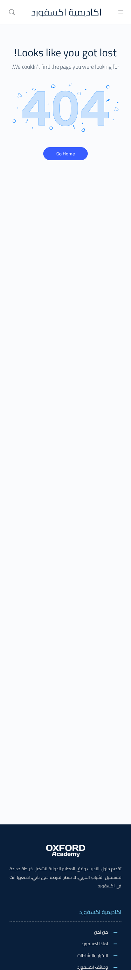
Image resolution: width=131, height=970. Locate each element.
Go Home (65, 153)
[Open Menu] (121, 11)
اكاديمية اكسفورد (66, 12)
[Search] (12, 12)
